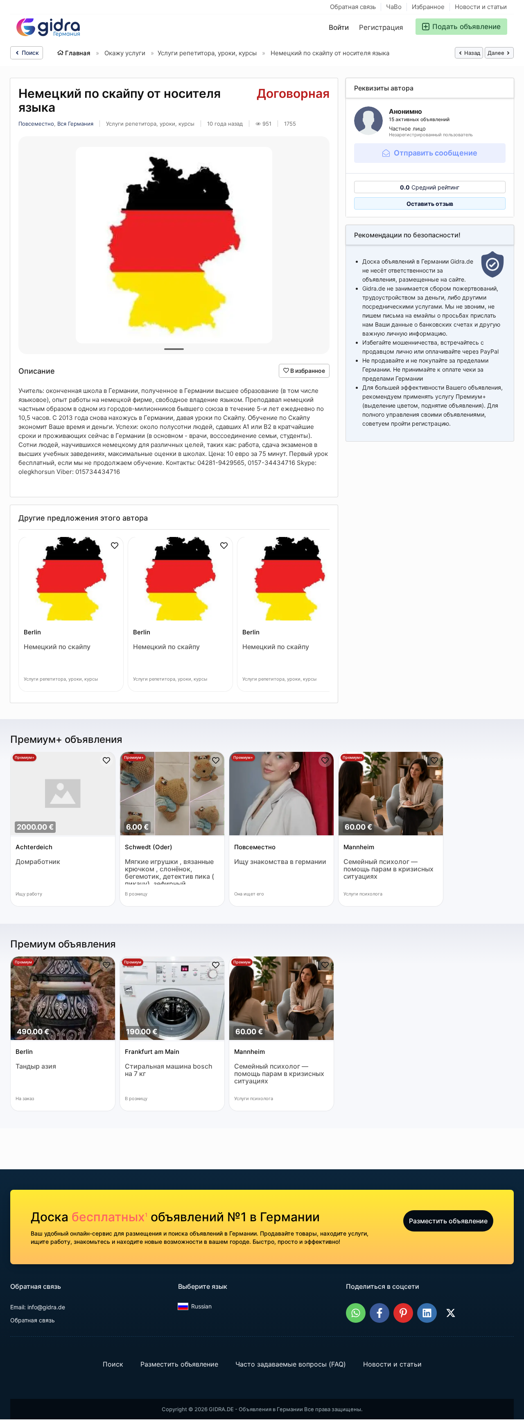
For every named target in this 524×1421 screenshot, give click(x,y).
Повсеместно (36, 123)
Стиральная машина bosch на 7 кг (168, 1070)
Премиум (23, 962)
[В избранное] (114, 545)
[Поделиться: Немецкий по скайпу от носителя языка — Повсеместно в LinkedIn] (427, 1313)
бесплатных (109, 1216)
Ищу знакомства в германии (280, 862)
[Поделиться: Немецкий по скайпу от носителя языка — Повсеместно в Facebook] (379, 1313)
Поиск (29, 52)
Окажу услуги (124, 53)
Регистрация (381, 27)
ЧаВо (394, 7)
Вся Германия (75, 123)
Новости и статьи (481, 7)
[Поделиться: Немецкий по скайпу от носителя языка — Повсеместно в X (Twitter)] (451, 1313)
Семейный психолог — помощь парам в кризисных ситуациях (388, 869)
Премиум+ (24, 757)
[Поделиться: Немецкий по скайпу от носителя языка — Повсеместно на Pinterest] (403, 1313)
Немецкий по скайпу (57, 647)
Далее (497, 53)
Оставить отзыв (430, 203)
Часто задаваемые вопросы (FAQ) (290, 1364)
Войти (339, 27)
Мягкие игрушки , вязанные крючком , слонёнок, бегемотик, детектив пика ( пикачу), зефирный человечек (169, 871)
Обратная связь (353, 7)
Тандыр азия (36, 1066)
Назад (471, 53)
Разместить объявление (448, 1221)
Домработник (38, 862)
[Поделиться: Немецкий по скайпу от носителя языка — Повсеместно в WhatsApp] (356, 1313)
